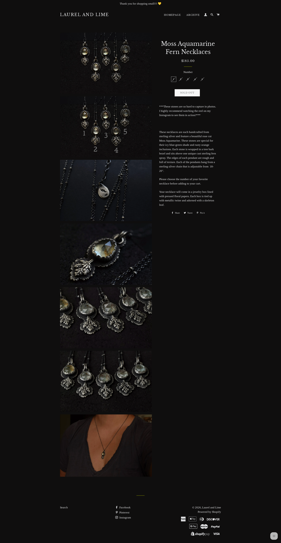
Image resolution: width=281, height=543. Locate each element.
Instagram (125, 517)
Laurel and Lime (84, 14)
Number (188, 72)
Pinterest (124, 512)
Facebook (125, 507)
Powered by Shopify (209, 511)
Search (64, 507)
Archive (193, 14)
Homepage (172, 14)
